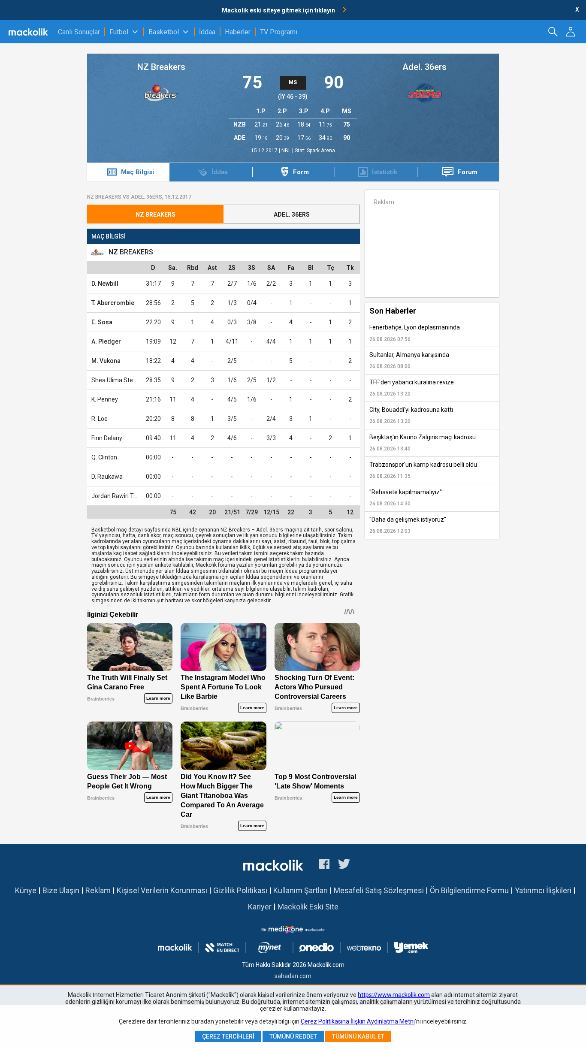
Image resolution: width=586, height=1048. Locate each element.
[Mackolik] (29, 31)
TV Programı (278, 32)
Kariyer (260, 906)
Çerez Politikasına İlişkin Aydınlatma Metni (358, 1021)
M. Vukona (106, 360)
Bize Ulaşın (60, 890)
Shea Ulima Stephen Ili (121, 380)
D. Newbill (104, 283)
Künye (25, 890)
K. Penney (104, 399)
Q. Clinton (104, 457)
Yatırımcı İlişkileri (543, 890)
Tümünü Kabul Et (358, 1036)
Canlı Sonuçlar (79, 32)
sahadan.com (293, 975)
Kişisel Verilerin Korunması (162, 890)
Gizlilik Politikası (240, 890)
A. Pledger (106, 341)
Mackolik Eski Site (308, 906)
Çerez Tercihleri (228, 1036)
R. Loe (99, 418)
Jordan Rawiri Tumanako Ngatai (134, 495)
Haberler (238, 32)
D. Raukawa (107, 476)
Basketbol (163, 32)
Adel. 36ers (424, 67)
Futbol (118, 32)
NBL (286, 151)
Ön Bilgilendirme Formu (469, 890)
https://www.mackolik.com (394, 994)
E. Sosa (101, 322)
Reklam (98, 890)
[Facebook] (324, 865)
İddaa (207, 32)
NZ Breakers (161, 67)
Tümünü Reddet (293, 1036)
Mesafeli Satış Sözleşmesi (379, 890)
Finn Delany (106, 438)
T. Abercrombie (112, 302)
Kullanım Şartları (300, 890)
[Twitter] (344, 865)
